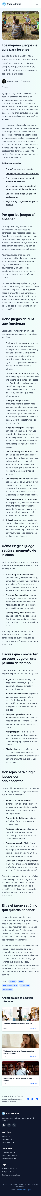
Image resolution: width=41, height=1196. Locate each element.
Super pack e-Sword (9, 1155)
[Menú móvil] (37, 4)
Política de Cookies (8, 1172)
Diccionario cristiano (9, 1159)
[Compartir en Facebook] (28, 1099)
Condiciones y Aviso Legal (11, 1175)
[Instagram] (9, 1125)
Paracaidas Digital (24, 1189)
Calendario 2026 (8, 1139)
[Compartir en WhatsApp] (32, 1099)
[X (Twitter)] (14, 1125)
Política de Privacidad (9, 1169)
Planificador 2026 (8, 1142)
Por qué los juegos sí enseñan (20, 169)
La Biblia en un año (8, 1152)
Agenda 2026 (6, 1136)
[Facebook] (4, 1125)
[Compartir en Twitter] (37, 1099)
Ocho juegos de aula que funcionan (22, 173)
